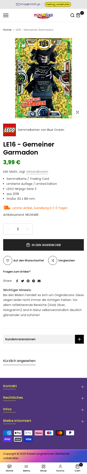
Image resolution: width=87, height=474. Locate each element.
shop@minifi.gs (30, 4)
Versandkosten (37, 171)
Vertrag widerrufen (58, 4)
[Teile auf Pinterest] (28, 281)
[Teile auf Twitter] (22, 281)
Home (7, 30)
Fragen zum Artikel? (17, 272)
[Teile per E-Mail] (39, 281)
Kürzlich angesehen (19, 360)
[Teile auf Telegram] (33, 281)
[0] (78, 15)
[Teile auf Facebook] (17, 281)
